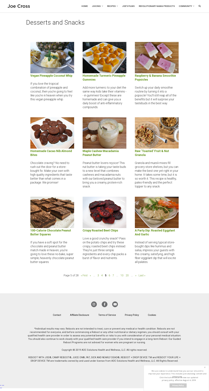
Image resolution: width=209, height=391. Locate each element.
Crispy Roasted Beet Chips (100, 230)
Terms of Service (107, 315)
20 (127, 275)
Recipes (111, 6)
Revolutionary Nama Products (157, 6)
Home (84, 6)
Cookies (152, 315)
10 (122, 275)
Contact (57, 315)
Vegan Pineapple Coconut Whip (51, 75)
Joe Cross (19, 6)
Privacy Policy (132, 315)
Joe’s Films (128, 6)
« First (84, 275)
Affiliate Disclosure (79, 315)
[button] (177, 373)
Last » (142, 275)
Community (185, 6)
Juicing (96, 6)
